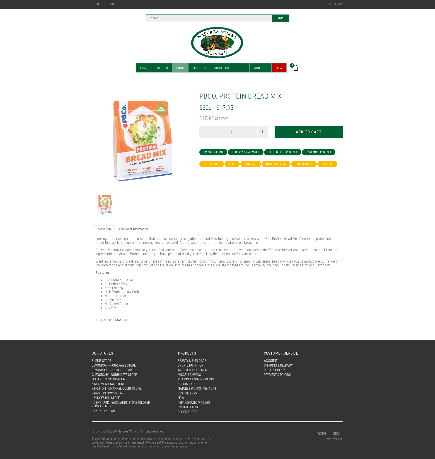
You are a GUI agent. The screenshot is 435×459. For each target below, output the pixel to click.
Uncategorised (189, 407)
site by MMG (335, 439)
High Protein (304, 164)
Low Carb (250, 164)
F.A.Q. (241, 68)
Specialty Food (213, 152)
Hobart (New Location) (109, 379)
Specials (199, 68)
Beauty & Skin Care (192, 361)
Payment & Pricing (277, 375)
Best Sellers (187, 393)
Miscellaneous (189, 375)
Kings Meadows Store (108, 384)
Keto (232, 164)
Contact (260, 68)
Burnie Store (101, 361)
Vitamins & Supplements (196, 379)
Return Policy (274, 370)
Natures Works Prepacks (197, 389)
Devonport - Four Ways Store (114, 365)
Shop (180, 68)
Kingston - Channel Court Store (116, 389)
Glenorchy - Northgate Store (114, 375)
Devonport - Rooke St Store (112, 370)
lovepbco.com (118, 319)
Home (144, 68)
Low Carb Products (319, 152)
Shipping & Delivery (278, 365)
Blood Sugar (187, 412)
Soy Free (327, 164)
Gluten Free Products (283, 152)
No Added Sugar (276, 164)
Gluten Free (211, 164)
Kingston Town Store (108, 393)
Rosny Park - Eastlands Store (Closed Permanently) (121, 404)
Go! (280, 18)
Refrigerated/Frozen (194, 403)
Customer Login (105, 4)
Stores (162, 68)
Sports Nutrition (190, 365)
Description (103, 229)
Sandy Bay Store (104, 411)
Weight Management (193, 370)
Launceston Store (106, 398)
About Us (221, 68)
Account (271, 361)
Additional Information (133, 229)
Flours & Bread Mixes (245, 152)
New (279, 68)
